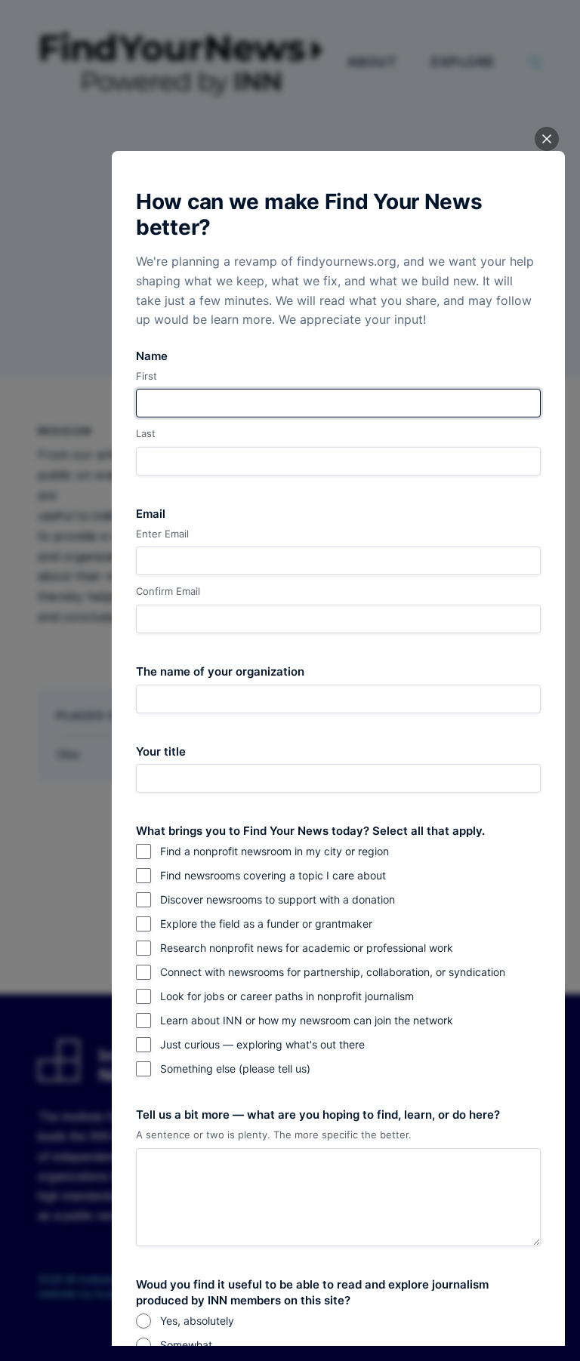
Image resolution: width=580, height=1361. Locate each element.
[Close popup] (547, 139)
